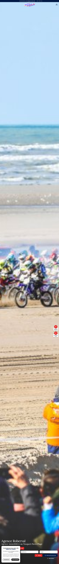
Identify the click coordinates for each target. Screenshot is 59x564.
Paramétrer (6, 559)
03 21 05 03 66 (22, 1)
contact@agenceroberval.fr (30, 1)
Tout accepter (15, 559)
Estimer (21, 548)
